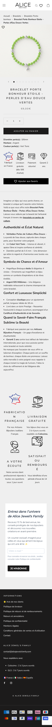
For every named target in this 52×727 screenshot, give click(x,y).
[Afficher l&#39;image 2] (17, 82)
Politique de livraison (12, 606)
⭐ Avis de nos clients (13, 601)
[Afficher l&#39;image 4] (23, 82)
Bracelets (17, 16)
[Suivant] (43, 81)
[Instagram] (11, 682)
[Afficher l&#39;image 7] (32, 82)
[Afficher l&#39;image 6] (29, 82)
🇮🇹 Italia (18, 677)
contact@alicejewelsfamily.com (17, 651)
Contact (6, 635)
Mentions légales (11, 625)
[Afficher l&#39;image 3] (20, 82)
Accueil (6, 16)
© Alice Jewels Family (26, 696)
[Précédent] (8, 81)
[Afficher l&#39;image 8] (35, 82)
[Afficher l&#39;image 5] (26, 82)
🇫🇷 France (7, 677)
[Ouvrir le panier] (48, 5)
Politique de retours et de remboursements (22, 611)
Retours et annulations (13, 616)
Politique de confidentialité (15, 621)
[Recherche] (36, 5)
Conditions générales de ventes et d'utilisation (24, 630)
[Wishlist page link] (41, 5)
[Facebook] (4, 682)
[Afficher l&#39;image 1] (14, 82)
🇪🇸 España (28, 677)
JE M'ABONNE (18, 568)
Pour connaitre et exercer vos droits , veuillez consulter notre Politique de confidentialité (25, 557)
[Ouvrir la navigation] (4, 5)
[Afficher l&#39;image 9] (38, 82)
